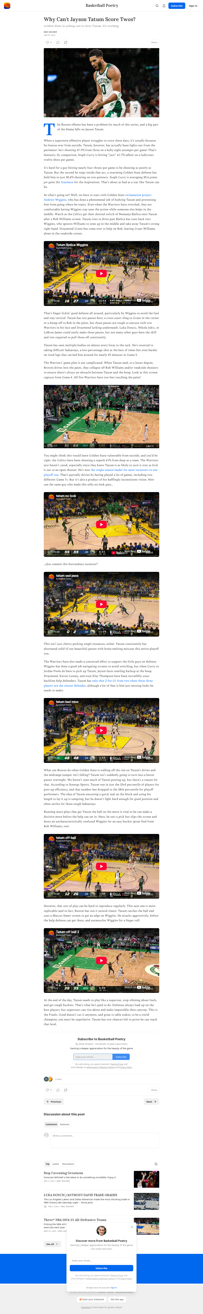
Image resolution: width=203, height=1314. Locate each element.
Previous (56, 1101)
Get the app (117, 1299)
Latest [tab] (55, 1164)
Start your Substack (93, 1299)
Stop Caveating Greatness (63, 1173)
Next (149, 1101)
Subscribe (177, 5)
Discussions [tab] (68, 1164)
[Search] (157, 6)
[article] (101, 1179)
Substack (86, 1307)
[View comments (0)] (58, 42)
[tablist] (57, 1124)
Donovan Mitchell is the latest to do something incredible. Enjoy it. (80, 1177)
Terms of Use (117, 1275)
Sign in (193, 5)
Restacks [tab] (64, 1124)
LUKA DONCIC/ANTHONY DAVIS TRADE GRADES (80, 1195)
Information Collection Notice (101, 1278)
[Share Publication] (164, 6)
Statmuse (67, 182)
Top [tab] (47, 1164)
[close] (131, 1226)
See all (50, 1244)
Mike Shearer (50, 32)
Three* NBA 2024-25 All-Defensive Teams (75, 1220)
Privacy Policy (125, 1278)
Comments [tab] (51, 1124)
